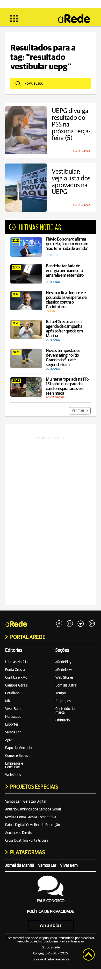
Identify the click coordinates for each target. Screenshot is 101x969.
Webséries (13, 775)
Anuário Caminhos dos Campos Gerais (33, 809)
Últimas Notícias (17, 662)
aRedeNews (64, 670)
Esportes (12, 724)
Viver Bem (12, 709)
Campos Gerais (16, 685)
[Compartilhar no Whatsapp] (92, 624)
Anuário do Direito (18, 833)
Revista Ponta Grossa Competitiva (30, 817)
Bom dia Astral (66, 685)
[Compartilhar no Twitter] (81, 624)
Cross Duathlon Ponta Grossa (26, 840)
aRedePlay (63, 662)
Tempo (60, 693)
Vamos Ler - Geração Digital (25, 801)
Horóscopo (13, 717)
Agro (8, 740)
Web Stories (64, 677)
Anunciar (50, 925)
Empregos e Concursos (14, 765)
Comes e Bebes (16, 756)
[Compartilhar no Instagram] (70, 624)
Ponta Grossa (15, 670)
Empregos (63, 701)
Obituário (62, 720)
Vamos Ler (13, 732)
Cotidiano (12, 693)
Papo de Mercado (18, 748)
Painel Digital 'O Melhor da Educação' (32, 825)
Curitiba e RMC (16, 677)
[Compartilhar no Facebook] (59, 624)
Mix (8, 701)
